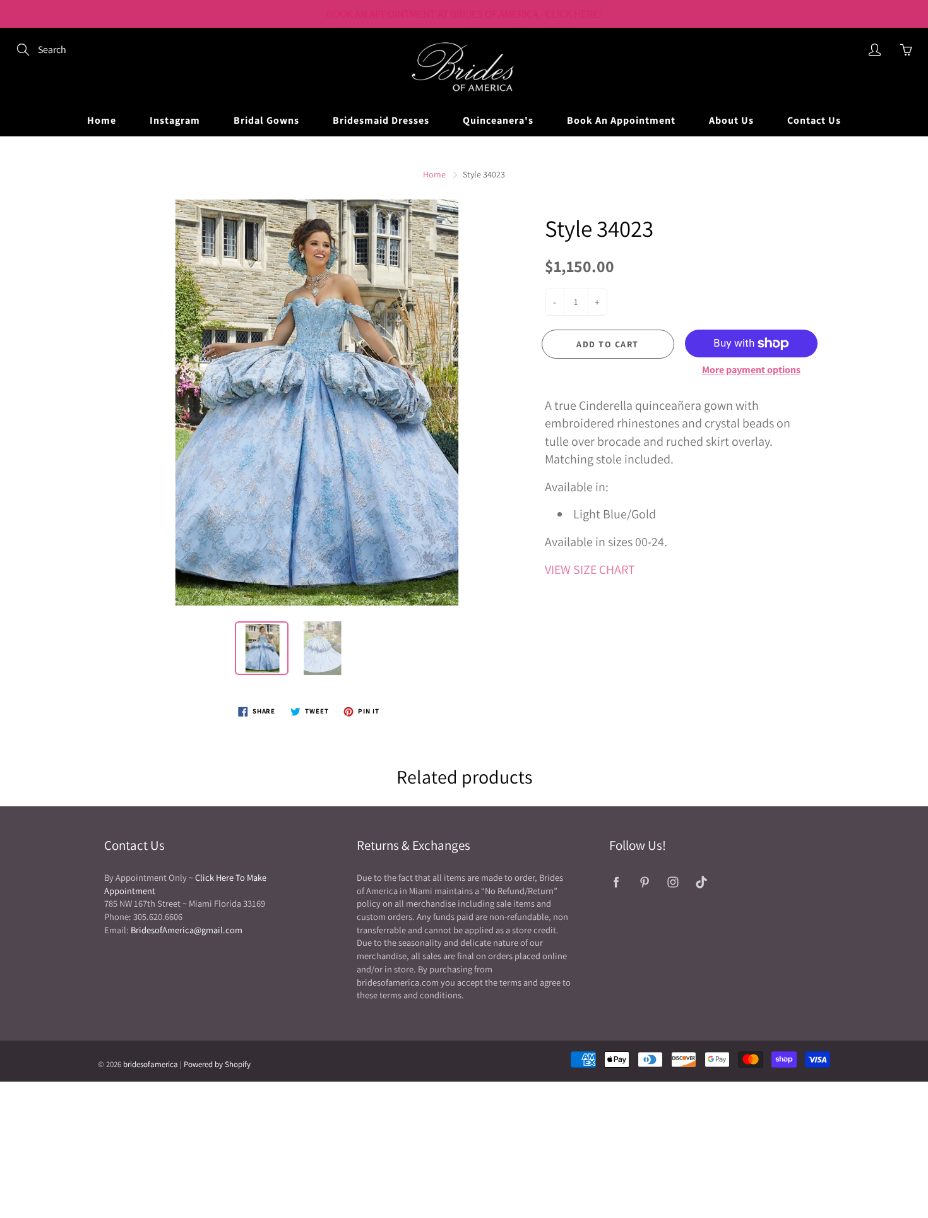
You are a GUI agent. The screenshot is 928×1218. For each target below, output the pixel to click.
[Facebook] (616, 882)
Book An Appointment (621, 120)
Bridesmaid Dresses (381, 120)
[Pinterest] (644, 882)
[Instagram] (673, 882)
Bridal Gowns (266, 120)
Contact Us (814, 120)
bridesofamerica (150, 1064)
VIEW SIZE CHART (590, 569)
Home (101, 120)
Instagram (175, 120)
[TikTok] (701, 882)
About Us (731, 120)
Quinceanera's (498, 120)
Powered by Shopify (217, 1064)
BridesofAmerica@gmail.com (186, 930)
